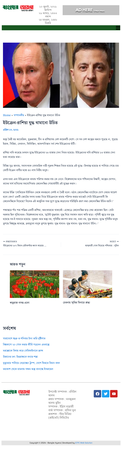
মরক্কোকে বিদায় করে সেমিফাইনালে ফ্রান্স (23, 351)
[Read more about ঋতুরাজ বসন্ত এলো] (34, 284)
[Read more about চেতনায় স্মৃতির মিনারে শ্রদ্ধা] (87, 284)
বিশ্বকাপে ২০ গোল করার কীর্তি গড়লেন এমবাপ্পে (26, 344)
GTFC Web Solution (83, 442)
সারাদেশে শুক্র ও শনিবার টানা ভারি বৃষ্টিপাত (24, 338)
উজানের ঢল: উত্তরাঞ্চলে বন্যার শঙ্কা (20, 357)
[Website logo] (16, 392)
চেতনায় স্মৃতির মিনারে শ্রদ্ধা (76, 302)
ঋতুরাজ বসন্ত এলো (19, 303)
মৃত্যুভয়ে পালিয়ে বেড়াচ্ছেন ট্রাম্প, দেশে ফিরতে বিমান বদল (31, 363)
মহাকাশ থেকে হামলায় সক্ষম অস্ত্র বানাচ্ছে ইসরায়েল (28, 369)
